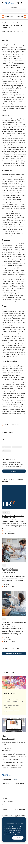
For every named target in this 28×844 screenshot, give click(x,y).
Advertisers (17, 795)
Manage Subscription (7, 815)
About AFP (17, 812)
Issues (3, 789)
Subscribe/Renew (6, 812)
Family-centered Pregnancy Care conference (14, 623)
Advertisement (14, 7)
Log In (3, 439)
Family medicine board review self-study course (13, 516)
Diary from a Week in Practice (11, 22)
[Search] (24, 2)
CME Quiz (4, 798)
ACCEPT (18, 837)
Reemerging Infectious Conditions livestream (10, 569)
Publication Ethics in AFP (20, 816)
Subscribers (18, 792)
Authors (17, 786)
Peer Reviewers (18, 789)
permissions (5, 767)
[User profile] (21, 2)
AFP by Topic (5, 792)
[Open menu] (2, 2)
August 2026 (9, 693)
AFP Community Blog (7, 801)
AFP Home (4, 786)
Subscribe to (8, 739)
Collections (4, 795)
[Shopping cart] (18, 2)
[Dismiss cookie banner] (23, 820)
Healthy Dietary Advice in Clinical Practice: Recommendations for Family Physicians (13, 701)
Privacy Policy (15, 834)
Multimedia (4, 804)
